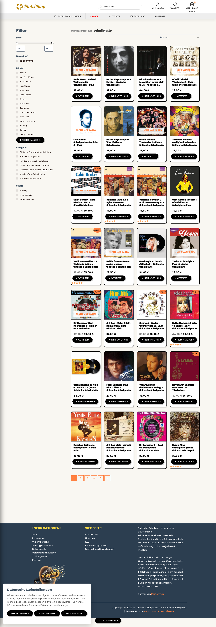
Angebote (160, 16)
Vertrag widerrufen (42, 545)
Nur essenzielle (46, 613)
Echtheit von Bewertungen (99, 549)
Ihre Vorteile (91, 534)
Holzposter (114, 16)
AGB (34, 534)
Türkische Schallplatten (67, 16)
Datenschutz (39, 549)
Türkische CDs (137, 16)
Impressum (38, 538)
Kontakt (36, 560)
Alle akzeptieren (20, 613)
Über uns (90, 538)
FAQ (87, 541)
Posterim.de (158, 593)
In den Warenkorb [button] (119, 96)
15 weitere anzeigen (30, 139)
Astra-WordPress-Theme (159, 611)
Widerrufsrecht (40, 541)
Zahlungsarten (40, 556)
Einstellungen (74, 613)
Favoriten (175, 8)
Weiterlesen (83, 96)
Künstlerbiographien (96, 545)
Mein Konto (158, 8)
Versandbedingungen (44, 552)
